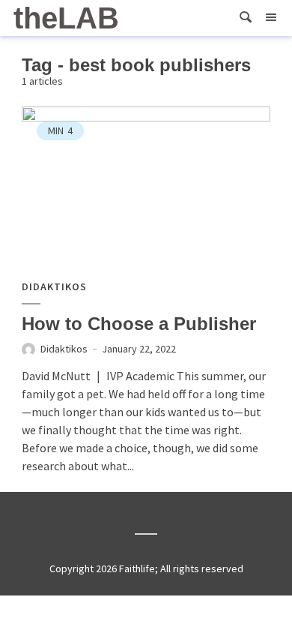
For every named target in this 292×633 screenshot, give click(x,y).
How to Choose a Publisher (139, 324)
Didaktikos (54, 286)
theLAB (66, 18)
